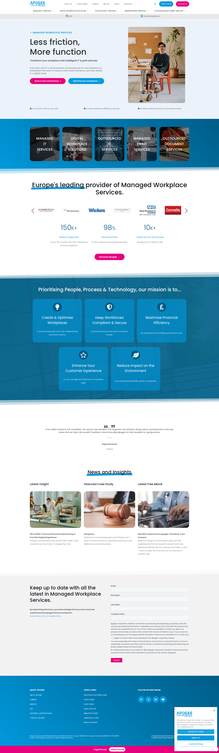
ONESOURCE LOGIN (91, 718)
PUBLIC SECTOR (90, 709)
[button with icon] (141, 699)
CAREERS (33, 699)
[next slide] (184, 419)
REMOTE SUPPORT (91, 722)
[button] (186, 211)
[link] (55, 509)
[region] (195, 729)
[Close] (214, 710)
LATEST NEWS (89, 704)
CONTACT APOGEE (37, 718)
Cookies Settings (195, 744)
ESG (31, 709)
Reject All (196, 738)
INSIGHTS (33, 704)
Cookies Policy (54, 616)
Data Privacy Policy (38, 616)
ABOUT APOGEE (36, 695)
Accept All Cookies (196, 732)
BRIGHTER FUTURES (91, 713)
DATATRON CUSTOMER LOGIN (95, 695)
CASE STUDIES (89, 699)
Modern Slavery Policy (169, 738)
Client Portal (117, 749)
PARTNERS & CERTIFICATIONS (41, 713)
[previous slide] (35, 419)
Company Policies (157, 736)
